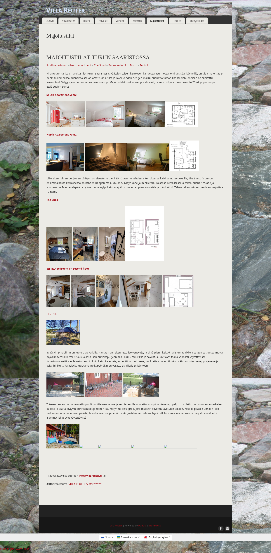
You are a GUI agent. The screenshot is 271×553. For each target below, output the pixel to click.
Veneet (120, 20)
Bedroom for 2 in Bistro (122, 65)
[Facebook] (220, 8)
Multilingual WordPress (14, 549)
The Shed (100, 65)
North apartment (80, 65)
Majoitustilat (157, 20)
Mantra (142, 525)
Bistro (86, 20)
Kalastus (137, 20)
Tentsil (144, 65)
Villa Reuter (65, 10)
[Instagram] (227, 8)
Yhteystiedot (197, 20)
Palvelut (102, 20)
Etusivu (50, 20)
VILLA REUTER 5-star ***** (85, 484)
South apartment (56, 65)
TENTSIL (51, 314)
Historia (177, 20)
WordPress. (155, 525)
